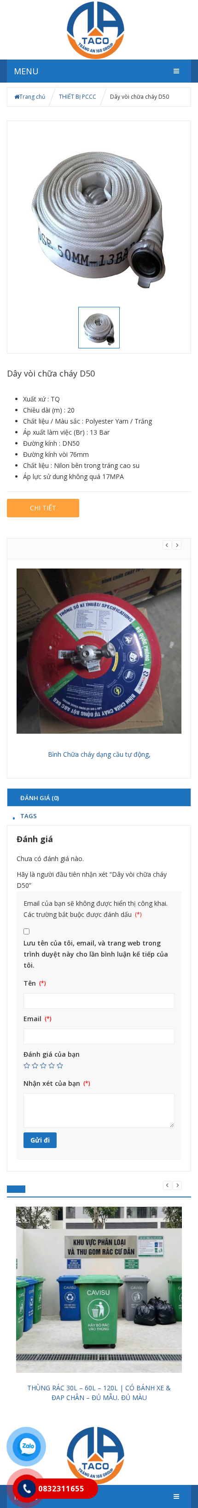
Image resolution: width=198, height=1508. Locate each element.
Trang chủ (32, 97)
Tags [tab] (28, 816)
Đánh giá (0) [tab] (39, 798)
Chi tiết (43, 507)
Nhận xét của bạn (52, 1083)
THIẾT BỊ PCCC (77, 97)
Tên (30, 983)
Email (33, 1018)
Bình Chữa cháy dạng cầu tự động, (99, 754)
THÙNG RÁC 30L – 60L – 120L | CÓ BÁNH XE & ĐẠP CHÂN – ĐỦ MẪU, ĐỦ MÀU (99, 1392)
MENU (26, 71)
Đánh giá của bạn (51, 1054)
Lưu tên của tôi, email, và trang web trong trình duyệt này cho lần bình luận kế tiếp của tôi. (95, 954)
